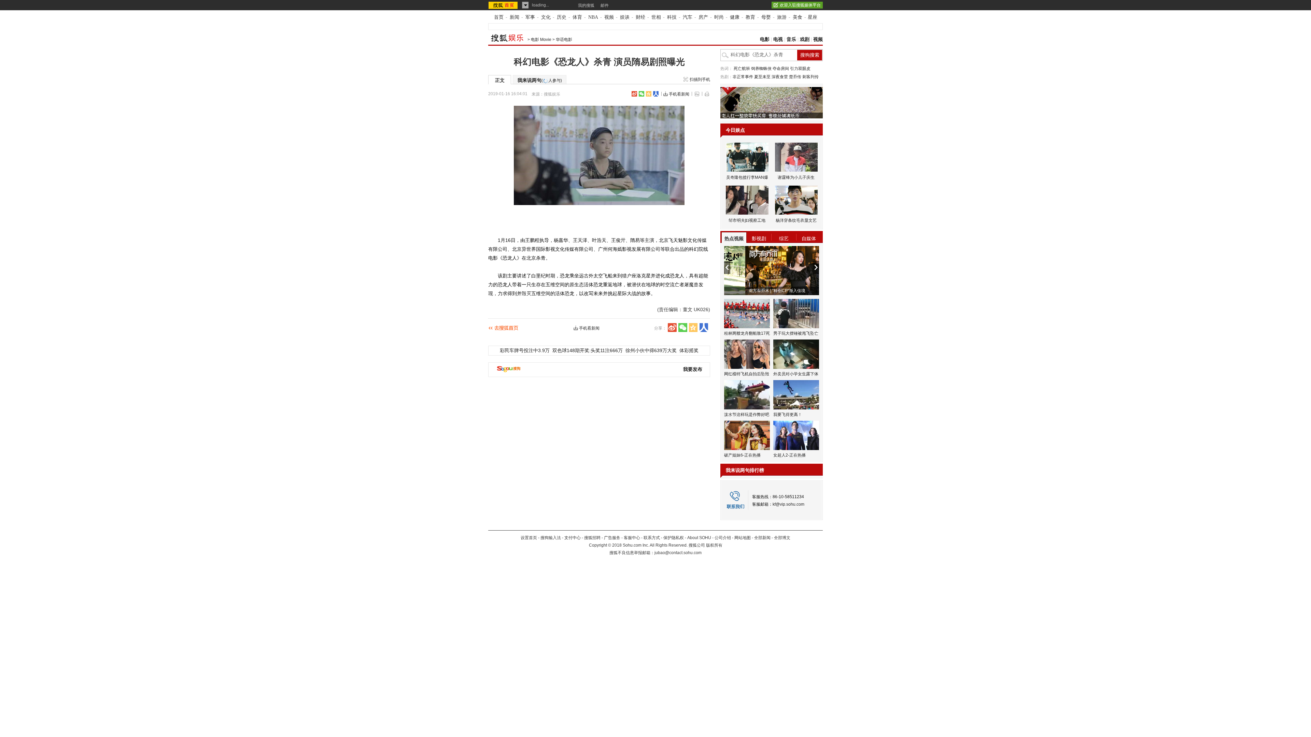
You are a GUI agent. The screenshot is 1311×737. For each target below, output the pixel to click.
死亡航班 (742, 68)
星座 (812, 17)
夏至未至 (762, 76)
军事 (530, 17)
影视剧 (759, 238)
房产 (703, 17)
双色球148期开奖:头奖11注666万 (587, 350)
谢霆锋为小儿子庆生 (796, 177)
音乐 (791, 39)
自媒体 (809, 238)
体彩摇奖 (689, 350)
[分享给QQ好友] (648, 94)
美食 (797, 17)
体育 (577, 17)
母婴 (766, 17)
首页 (499, 17)
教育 (750, 17)
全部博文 (782, 537)
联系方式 (652, 537)
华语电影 (564, 39)
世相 (656, 17)
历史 (561, 17)
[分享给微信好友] (682, 327)
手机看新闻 (679, 94)
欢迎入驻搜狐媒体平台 (800, 5)
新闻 (514, 17)
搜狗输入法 (550, 537)
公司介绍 (723, 537)
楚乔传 (795, 76)
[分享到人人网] (656, 94)
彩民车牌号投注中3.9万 (525, 350)
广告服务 (612, 537)
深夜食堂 (780, 76)
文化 (546, 17)
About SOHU (699, 537)
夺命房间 (781, 68)
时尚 (719, 17)
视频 (609, 17)
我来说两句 (540, 80)
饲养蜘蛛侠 (761, 68)
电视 (778, 39)
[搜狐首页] (504, 5)
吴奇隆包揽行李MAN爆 (747, 177)
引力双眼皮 (800, 68)
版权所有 (714, 545)
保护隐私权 (673, 537)
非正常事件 (743, 76)
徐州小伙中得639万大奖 (651, 350)
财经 (640, 17)
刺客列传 (810, 76)
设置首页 (529, 537)
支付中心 (572, 537)
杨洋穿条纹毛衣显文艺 (796, 220)
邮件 (605, 5)
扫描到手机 (700, 79)
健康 (734, 17)
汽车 (687, 17)
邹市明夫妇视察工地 (747, 220)
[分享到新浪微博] (634, 94)
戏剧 (804, 39)
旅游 (782, 17)
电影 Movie (541, 39)
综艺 (784, 238)
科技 (672, 17)
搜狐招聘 (592, 537)
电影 (765, 39)
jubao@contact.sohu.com (678, 552)
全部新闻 (762, 537)
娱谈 (625, 17)
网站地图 (742, 537)
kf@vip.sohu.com (788, 504)
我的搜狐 (586, 5)
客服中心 (632, 537)
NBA (593, 17)
